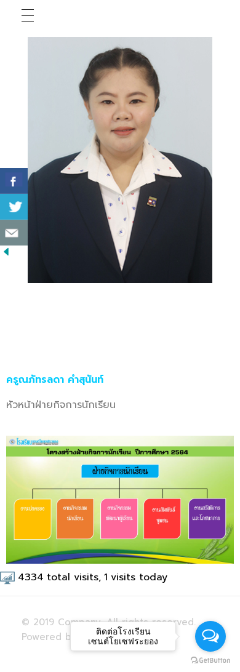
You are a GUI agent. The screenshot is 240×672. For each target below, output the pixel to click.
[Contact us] (14, 233)
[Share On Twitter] (14, 207)
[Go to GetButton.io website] (210, 659)
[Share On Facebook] (14, 181)
